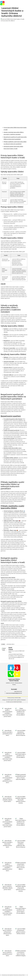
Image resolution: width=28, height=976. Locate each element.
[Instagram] (22, 648)
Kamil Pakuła (10, 648)
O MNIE (3, 644)
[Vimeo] (25, 648)
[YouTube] (23, 648)
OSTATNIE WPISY (11, 644)
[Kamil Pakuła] (4, 650)
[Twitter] (20, 648)
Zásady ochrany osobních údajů (14, 697)
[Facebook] (18, 648)
